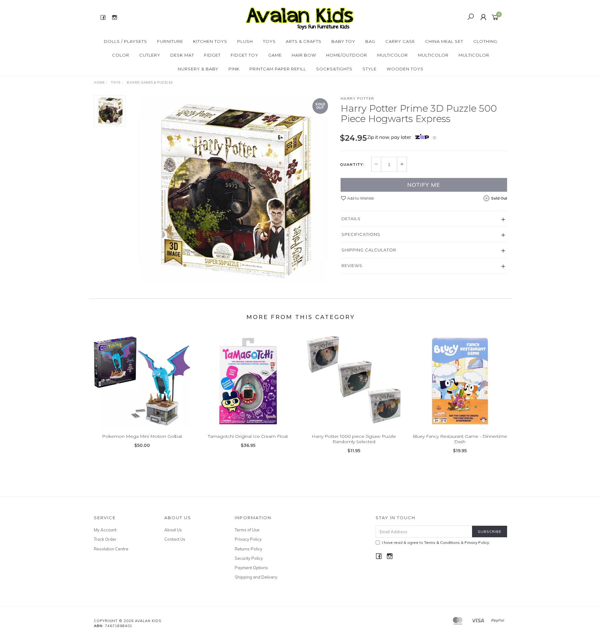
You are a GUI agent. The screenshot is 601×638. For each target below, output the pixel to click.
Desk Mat (182, 55)
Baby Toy (343, 41)
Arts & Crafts (303, 41)
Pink (234, 68)
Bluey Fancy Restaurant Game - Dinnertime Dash (460, 438)
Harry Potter (357, 98)
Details (351, 218)
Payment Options (251, 567)
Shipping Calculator (369, 249)
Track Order (105, 539)
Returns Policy (248, 548)
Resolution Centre (111, 548)
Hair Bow (304, 55)
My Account (105, 529)
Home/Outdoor (346, 55)
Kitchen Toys (210, 41)
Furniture (170, 41)
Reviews (352, 265)
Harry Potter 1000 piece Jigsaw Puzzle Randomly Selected (354, 438)
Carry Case (400, 41)
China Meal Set (444, 41)
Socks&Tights (334, 68)
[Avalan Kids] (299, 17)
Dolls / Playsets (125, 41)
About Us (173, 529)
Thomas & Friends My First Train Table (53, 612)
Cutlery (149, 55)
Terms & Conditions (442, 542)
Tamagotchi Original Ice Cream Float (248, 436)
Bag (370, 41)
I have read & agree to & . (436, 542)
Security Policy (249, 558)
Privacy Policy (248, 539)
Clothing (485, 41)
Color (120, 55)
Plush (245, 41)
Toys (269, 41)
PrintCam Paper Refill (277, 68)
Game (275, 55)
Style (369, 68)
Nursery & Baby (198, 68)
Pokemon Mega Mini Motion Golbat (142, 436)
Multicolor (392, 55)
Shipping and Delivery (256, 577)
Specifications (361, 234)
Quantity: (352, 164)
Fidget (212, 55)
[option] (233, 189)
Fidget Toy (244, 55)
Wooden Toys (405, 68)
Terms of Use (247, 529)
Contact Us (174, 539)
